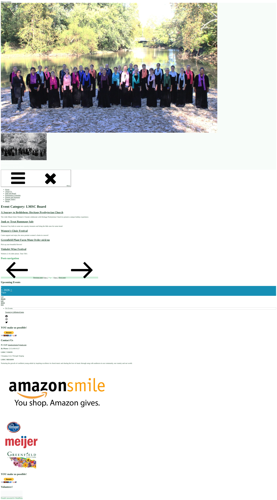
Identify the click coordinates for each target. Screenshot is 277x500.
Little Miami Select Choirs (10, 163)
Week (3, 303)
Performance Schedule (13, 195)
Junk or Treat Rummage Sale (17, 221)
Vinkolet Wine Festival (13, 249)
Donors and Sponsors (12, 197)
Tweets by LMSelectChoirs (14, 312)
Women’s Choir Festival (14, 230)
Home (7, 189)
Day (2, 305)
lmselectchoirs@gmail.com (17, 345)
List (2, 301)
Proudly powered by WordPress (12, 498)
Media (7, 201)
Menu (68, 186)
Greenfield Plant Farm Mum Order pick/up (25, 239)
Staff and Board (10, 193)
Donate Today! (10, 199)
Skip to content (6, 2)
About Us (8, 191)
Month (3, 299)
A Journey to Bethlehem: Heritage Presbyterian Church (32, 212)
